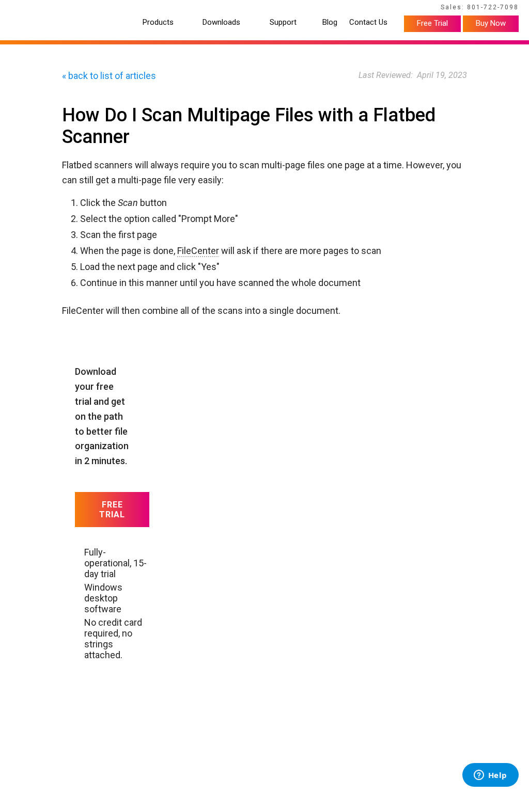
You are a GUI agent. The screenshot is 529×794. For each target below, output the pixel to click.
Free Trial (432, 23)
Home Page (30, 8)
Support (283, 22)
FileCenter (198, 250)
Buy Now (491, 23)
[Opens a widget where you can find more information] (490, 776)
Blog (329, 22)
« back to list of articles (109, 75)
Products (158, 22)
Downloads (221, 22)
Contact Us (368, 22)
